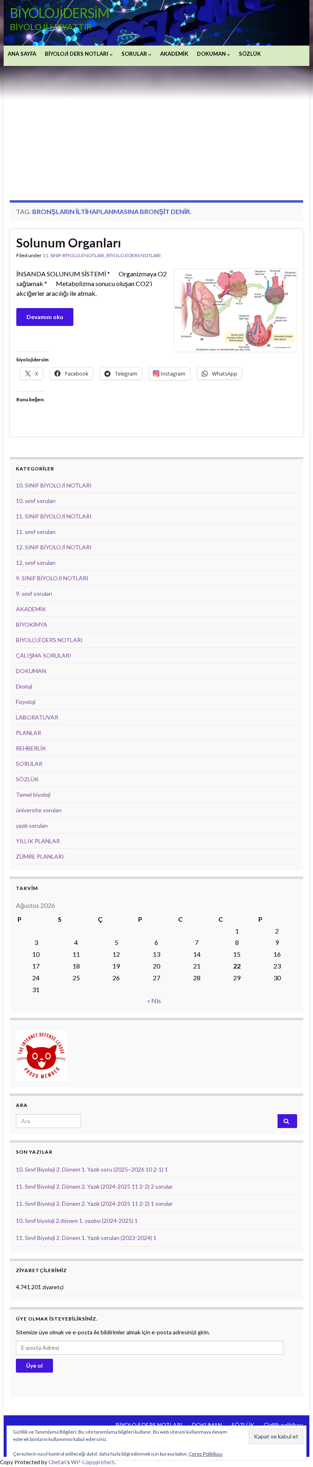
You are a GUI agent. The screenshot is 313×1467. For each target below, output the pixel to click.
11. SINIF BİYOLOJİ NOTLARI (73, 255)
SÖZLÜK (250, 53)
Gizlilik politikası (283, 1424)
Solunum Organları (68, 242)
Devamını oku (44, 316)
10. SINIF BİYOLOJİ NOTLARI (54, 485)
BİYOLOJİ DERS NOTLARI (77, 53)
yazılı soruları (32, 825)
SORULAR (134, 53)
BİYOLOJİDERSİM (59, 13)
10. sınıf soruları (35, 500)
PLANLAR (28, 732)
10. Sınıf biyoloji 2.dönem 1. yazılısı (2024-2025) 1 (77, 1220)
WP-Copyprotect (93, 1462)
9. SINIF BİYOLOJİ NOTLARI (52, 578)
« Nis (154, 1000)
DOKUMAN (212, 53)
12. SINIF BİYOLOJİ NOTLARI (54, 547)
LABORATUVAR (37, 717)
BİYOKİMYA (31, 624)
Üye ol (34, 1365)
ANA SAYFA (22, 53)
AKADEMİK (174, 53)
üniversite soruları (39, 810)
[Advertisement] (156, 127)
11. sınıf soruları (35, 531)
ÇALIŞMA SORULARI (43, 655)
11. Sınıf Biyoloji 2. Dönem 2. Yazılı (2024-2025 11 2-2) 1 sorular (94, 1203)
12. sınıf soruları (35, 562)
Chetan (57, 1462)
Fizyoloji (25, 701)
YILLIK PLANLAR (38, 840)
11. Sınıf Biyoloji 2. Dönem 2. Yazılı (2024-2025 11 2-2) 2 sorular (94, 1186)
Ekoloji (24, 686)
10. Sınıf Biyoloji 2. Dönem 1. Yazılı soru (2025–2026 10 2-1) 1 (92, 1169)
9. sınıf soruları (34, 593)
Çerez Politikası (206, 1454)
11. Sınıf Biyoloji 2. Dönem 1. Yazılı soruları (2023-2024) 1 (86, 1237)
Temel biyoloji (33, 794)
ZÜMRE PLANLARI (40, 856)
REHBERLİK (31, 748)
